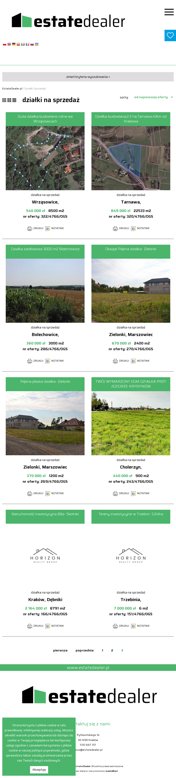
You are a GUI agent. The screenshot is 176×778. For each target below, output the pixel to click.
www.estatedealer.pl (88, 59)
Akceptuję (39, 769)
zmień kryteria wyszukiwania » (88, 76)
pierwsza (60, 650)
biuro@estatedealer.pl (88, 750)
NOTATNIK (57, 228)
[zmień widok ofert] (4, 100)
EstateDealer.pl (12, 88)
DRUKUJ (38, 228)
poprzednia (85, 650)
